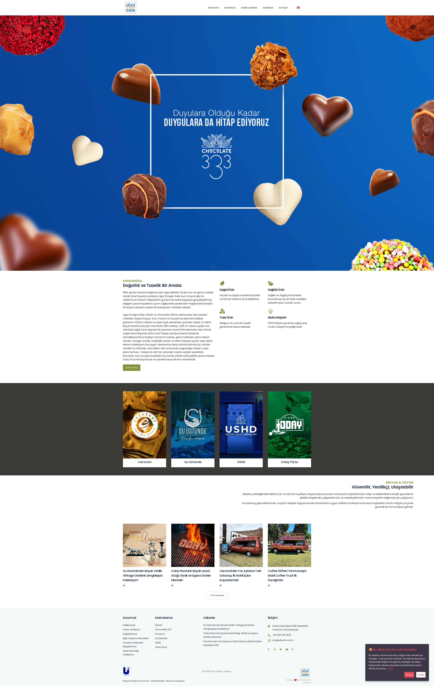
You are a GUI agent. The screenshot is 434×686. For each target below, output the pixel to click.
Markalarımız (249, 7)
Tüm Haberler (217, 595)
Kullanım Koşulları (176, 681)
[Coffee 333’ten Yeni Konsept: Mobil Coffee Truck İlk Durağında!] (269, 585)
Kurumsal (230, 7)
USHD (158, 642)
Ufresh (158, 625)
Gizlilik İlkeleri (158, 681)
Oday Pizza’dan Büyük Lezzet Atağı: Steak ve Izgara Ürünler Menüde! (191, 575)
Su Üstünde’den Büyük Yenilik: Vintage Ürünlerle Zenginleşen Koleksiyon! (143, 575)
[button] (307, 429)
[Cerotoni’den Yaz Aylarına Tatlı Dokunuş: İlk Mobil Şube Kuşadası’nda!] (221, 585)
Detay (390, 668)
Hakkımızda (129, 625)
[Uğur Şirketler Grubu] (126, 670)
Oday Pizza (161, 647)
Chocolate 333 (163, 629)
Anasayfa (213, 7)
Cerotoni (160, 633)
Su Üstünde (161, 638)
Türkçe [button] (304, 7)
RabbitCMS (306, 680)
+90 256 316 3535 (281, 634)
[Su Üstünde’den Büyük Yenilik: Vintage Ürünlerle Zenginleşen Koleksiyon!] (124, 585)
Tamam (409, 674)
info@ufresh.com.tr (282, 640)
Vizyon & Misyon (131, 629)
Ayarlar (420, 674)
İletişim (283, 7)
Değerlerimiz (130, 633)
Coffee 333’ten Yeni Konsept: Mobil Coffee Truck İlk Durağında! (287, 575)
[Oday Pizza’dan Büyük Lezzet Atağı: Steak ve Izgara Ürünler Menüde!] (172, 585)
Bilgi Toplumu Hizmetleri (136, 638)
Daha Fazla (132, 367)
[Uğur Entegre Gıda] (305, 672)
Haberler (268, 7)
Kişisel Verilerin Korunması (137, 681)
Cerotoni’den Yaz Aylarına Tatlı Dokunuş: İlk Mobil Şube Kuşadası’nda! (240, 575)
